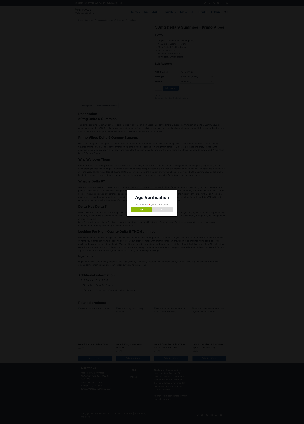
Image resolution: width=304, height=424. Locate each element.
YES (141, 209)
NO (162, 209)
